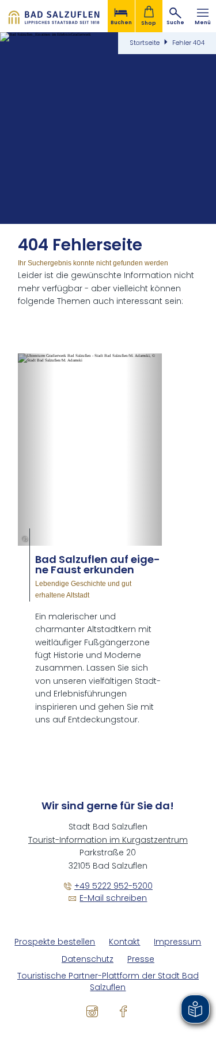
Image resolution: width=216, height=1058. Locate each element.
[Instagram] (92, 1011)
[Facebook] (123, 1011)
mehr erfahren (90, 539)
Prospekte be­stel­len (54, 942)
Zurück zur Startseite (54, 16)
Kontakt (124, 942)
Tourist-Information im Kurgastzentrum (108, 840)
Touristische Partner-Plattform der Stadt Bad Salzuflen (108, 982)
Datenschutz (87, 959)
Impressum (177, 942)
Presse (140, 959)
